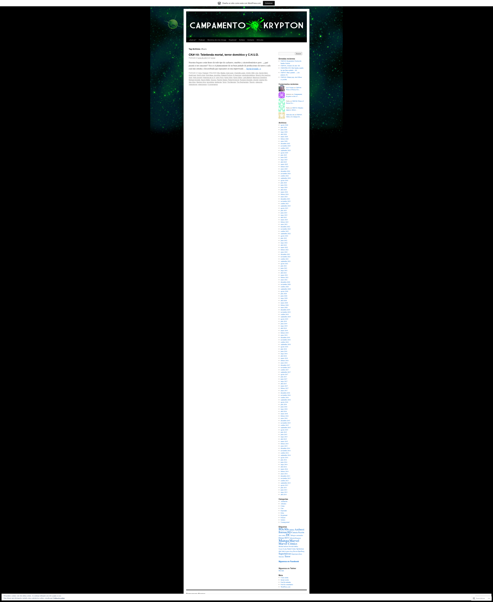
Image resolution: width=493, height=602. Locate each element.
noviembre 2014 (286, 450)
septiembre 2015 (286, 427)
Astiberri (299, 529)
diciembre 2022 (285, 227)
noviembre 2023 (286, 201)
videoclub (258, 82)
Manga (284, 540)
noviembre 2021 (286, 257)
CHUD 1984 (250, 73)
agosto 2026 (284, 125)
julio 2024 (284, 183)
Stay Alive (192, 82)
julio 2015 (284, 432)
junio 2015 (284, 434)
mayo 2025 (284, 160)
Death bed (192, 75)
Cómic (283, 506)
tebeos (300, 554)
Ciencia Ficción (297, 532)
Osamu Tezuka (283, 549)
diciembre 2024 (285, 171)
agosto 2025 (284, 153)
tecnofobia (210, 82)
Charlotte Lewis (239, 73)
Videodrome (193, 84)
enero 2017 (284, 390)
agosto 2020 (284, 291)
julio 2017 (284, 377)
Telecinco (281, 557)
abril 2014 (284, 467)
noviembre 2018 (286, 340)
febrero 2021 (284, 277)
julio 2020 (284, 293)
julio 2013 (284, 487)
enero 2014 (284, 474)
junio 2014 (284, 462)
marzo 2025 (284, 164)
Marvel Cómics (288, 543)
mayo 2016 (284, 409)
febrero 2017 (284, 388)
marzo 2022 (284, 247)
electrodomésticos (248, 75)
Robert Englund (233, 80)
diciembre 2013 (285, 476)
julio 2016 (284, 404)
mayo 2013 (284, 492)
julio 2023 (284, 210)
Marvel (294, 540)
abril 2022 (284, 245)
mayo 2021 (284, 270)
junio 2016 (284, 407)
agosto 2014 (284, 457)
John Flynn (220, 77)
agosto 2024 (284, 180)
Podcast (202, 40)
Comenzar (269, 3)
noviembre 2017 (286, 367)
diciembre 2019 (285, 310)
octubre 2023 (285, 203)
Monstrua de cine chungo (216, 40)
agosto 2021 (284, 263)
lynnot (213, 58)
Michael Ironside (194, 80)
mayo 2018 (284, 354)
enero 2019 (284, 335)
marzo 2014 (284, 469)
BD (289, 532)
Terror (224, 82)
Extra (282, 513)
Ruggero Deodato (246, 80)
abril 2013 (284, 494)
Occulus (213, 80)
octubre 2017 (285, 370)
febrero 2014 (284, 471)
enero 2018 (284, 363)
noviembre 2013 (286, 478)
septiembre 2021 (286, 261)
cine (256, 73)
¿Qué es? (192, 40)
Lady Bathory (247, 77)
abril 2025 (284, 162)
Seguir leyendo (253, 68)
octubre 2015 (285, 425)
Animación (284, 501)
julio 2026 (284, 127)
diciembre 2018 (285, 337)
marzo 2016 (284, 414)
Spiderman (300, 549)
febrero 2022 (284, 250)
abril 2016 (284, 411)
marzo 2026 (284, 136)
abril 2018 (284, 356)
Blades (223, 73)
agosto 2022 (284, 236)
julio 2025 (284, 155)
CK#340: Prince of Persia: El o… (293, 88)
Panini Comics (291, 549)
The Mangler (231, 82)
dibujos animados (297, 535)
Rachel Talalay (222, 80)
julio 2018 (284, 349)
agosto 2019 (284, 319)
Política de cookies (59, 598)
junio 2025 (284, 157)
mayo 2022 (284, 243)
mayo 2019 (284, 326)
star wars (282, 551)
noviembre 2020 (286, 284)
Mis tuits (281, 571)
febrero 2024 (284, 194)
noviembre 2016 (286, 395)
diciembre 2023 (285, 199)
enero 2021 (284, 280)
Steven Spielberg (298, 551)
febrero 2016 (284, 416)
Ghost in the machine (263, 75)
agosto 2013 (284, 485)
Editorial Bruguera (295, 538)
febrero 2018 (284, 360)
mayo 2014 (284, 464)
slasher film (263, 80)
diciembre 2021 (285, 254)
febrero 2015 (284, 444)
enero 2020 (284, 307)
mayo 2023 (284, 215)
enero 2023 (284, 224)
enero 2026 (284, 141)
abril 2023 (284, 217)
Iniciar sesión (285, 580)
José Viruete (290, 87)
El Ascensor (237, 75)
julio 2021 (284, 266)
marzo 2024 (284, 192)
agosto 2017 (284, 374)
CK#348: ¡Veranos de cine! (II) (290, 66)
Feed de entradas (286, 582)
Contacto (250, 40)
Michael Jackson (283, 546)
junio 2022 (284, 240)
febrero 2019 (284, 333)
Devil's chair (201, 75)
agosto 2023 (284, 208)
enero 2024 (284, 196)
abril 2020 (284, 300)
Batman (283, 532)
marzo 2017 (284, 386)
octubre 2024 (285, 176)
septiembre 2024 (286, 178)
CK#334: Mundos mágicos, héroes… (294, 109)
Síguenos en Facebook (289, 561)
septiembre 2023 (286, 206)
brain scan (230, 73)
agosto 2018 (284, 347)
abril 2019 (284, 328)
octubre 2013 (285, 480)
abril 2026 (284, 134)
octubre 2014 (285, 453)
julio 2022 (284, 238)
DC (288, 535)
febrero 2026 (284, 139)
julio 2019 (284, 321)
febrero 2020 (284, 305)
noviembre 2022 (286, 229)
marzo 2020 (284, 303)
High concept (197, 77)
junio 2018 (284, 351)
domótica (217, 75)
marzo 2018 (284, 358)
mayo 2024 (284, 187)
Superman (295, 554)
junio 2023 (284, 213)
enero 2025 (284, 169)
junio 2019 (284, 323)
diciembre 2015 (285, 420)
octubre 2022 (285, 231)
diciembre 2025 (285, 143)
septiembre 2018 (286, 344)
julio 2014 (284, 460)
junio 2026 (284, 130)
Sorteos (242, 40)
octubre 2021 (285, 259)
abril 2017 (284, 384)
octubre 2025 (285, 148)
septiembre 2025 (286, 150)
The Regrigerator (243, 82)
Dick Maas (209, 75)
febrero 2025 (284, 166)
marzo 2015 (284, 441)
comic (283, 535)
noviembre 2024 (286, 173)
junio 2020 (284, 296)
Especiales (284, 511)
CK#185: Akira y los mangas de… (294, 116)
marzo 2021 (284, 275)
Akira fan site (290, 115)
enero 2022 (284, 252)
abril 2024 (284, 190)
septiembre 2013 (286, 483)
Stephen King (201, 82)
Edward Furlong (226, 75)
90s (218, 73)
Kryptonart (232, 40)
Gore (190, 77)
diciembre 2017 (285, 365)
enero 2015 (284, 446)
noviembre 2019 (286, 312)
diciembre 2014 (285, 448)
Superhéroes (285, 553)
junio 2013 (284, 490)
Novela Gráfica (293, 546)
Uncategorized (285, 522)
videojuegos (202, 84)
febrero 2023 (284, 222)
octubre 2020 (285, 287)
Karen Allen (228, 77)
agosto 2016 (284, 402)
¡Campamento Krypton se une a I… (294, 95)
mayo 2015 (284, 437)
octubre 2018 (285, 342)
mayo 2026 (284, 132)
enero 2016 (284, 418)
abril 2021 (284, 273)
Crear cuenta (284, 577)
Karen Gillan (237, 77)
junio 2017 (284, 379)
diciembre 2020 (285, 282)
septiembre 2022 (286, 233)
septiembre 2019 (286, 317)
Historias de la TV (209, 77)
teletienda (218, 82)
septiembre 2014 (286, 455)
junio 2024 (284, 185)
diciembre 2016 (285, 393)
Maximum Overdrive (260, 77)
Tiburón (252, 82)
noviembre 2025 (286, 146)
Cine (200, 73)
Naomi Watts (205, 80)
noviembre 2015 (286, 423)
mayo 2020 (284, 298)
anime (291, 529)
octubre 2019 (285, 314)
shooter (255, 80)
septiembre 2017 (286, 372)
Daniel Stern (263, 73)
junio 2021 (284, 268)
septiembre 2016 (286, 400)
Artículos (260, 40)
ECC (287, 537)
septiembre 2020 (286, 289)
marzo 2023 (284, 220)
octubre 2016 (285, 397)
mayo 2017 (284, 381)
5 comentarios (213, 84)
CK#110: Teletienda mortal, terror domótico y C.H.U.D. (224, 54)
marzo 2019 (284, 330)
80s (281, 528)
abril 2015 (284, 439)
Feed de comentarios (287, 584)
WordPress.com (285, 587)
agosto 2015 (284, 430)
